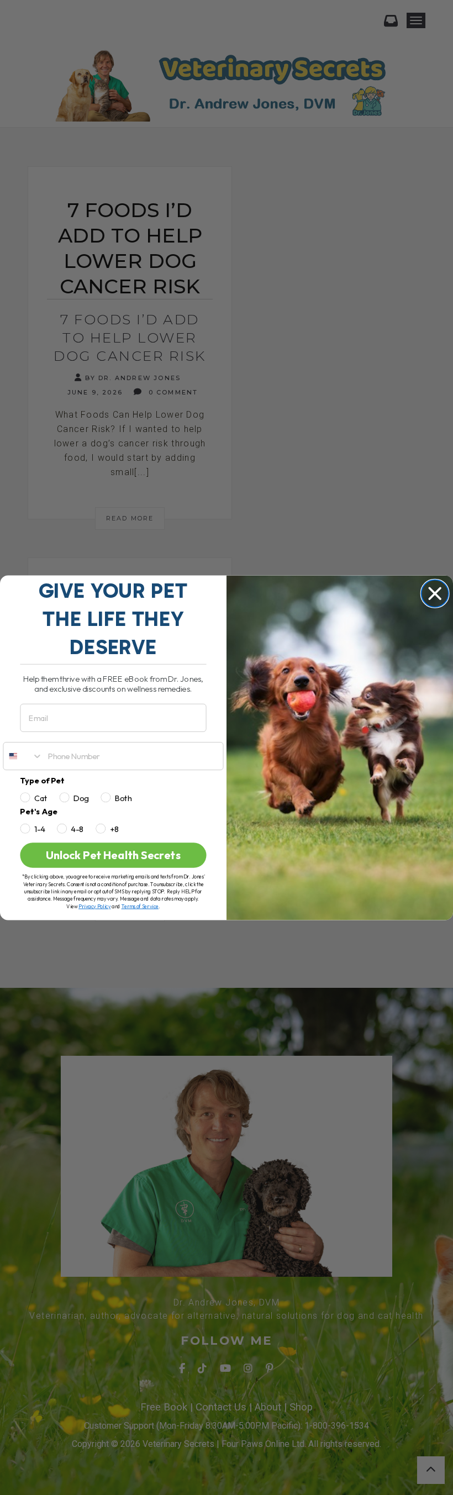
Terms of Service (140, 906)
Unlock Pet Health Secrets (113, 855)
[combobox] (23, 755)
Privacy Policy (94, 906)
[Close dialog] (435, 593)
